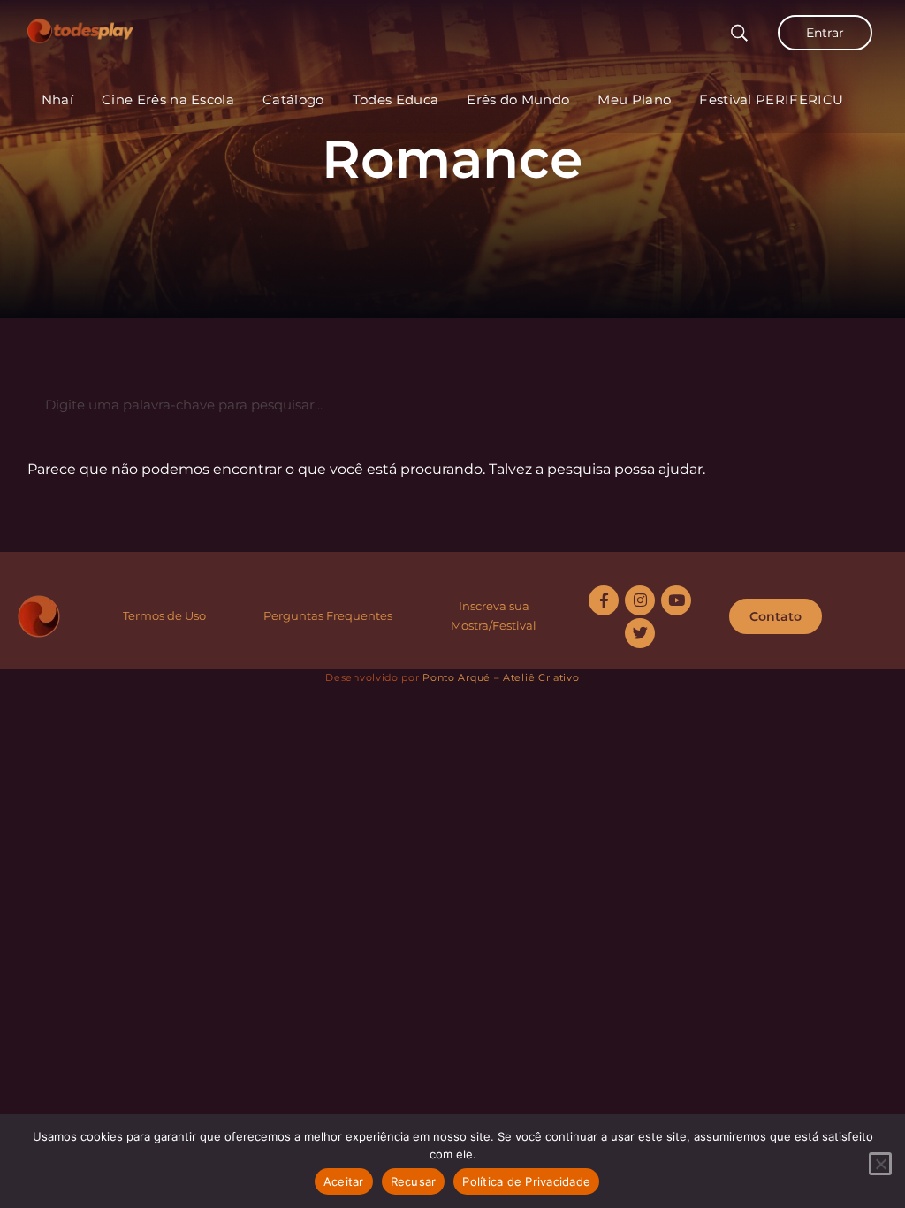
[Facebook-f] (604, 600)
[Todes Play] (80, 26)
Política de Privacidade (526, 1181)
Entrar (825, 33)
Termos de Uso (164, 615)
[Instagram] (640, 600)
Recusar (414, 1181)
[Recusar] (880, 1163)
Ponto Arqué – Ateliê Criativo (500, 677)
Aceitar (343, 1181)
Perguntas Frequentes (327, 615)
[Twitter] (640, 633)
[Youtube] (676, 600)
